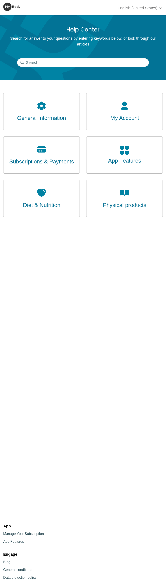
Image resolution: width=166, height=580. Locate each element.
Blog (6, 562)
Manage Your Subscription (23, 534)
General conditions (17, 570)
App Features (13, 541)
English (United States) (138, 8)
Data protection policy (20, 577)
